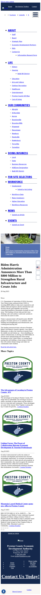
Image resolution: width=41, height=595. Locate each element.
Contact (34, 6)
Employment (16, 186)
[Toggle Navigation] (35, 15)
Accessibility (33, 566)
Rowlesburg (16, 140)
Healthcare (16, 89)
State (14, 161)
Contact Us (16, 52)
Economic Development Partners (24, 45)
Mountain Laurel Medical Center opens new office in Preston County (17, 505)
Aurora (14, 116)
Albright (15, 109)
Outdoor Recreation (19, 86)
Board (14, 38)
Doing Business (18, 153)
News (11, 210)
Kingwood (15, 127)
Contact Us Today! (20, 576)
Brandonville (16, 120)
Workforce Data (17, 194)
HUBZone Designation (20, 168)
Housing (15, 70)
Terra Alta (15, 144)
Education (15, 79)
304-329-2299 (21, 554)
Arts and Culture (18, 82)
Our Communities (19, 105)
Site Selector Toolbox (22, 6)
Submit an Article (18, 215)
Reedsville (15, 137)
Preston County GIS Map (21, 96)
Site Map (33, 563)
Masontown (16, 130)
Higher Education (18, 201)
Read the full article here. (9, 347)
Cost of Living (17, 99)
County (12, 564)
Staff (14, 34)
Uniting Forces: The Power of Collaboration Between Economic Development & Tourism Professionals (16, 445)
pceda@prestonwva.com (22, 556)
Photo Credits (32, 561)
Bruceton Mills (17, 123)
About (12, 30)
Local (14, 157)
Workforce (15, 181)
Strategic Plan (17, 41)
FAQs (13, 48)
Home (10, 6)
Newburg (15, 134)
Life (10, 62)
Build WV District (24, 74)
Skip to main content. (7, 1)
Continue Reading (23, 407)
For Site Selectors (20, 176)
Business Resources (19, 164)
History (14, 67)
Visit (12, 568)
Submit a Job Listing (25, 189)
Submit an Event (18, 225)
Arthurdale (16, 113)
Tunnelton (15, 147)
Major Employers (18, 198)
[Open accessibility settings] (4, 591)
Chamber (12, 566)
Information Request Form (27, 55)
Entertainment (17, 92)
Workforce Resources (20, 205)
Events (12, 220)
